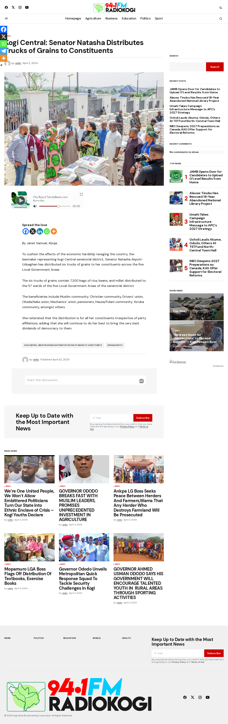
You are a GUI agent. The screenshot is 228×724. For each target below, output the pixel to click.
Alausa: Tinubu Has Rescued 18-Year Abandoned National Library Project (194, 99)
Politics (38, 638)
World (97, 638)
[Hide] (1, 65)
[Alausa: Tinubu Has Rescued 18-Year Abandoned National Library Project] (176, 197)
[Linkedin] (40, 231)
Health (126, 638)
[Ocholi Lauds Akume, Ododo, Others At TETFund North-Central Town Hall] (176, 244)
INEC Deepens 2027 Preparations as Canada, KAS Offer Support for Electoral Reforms (194, 129)
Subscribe (143, 417)
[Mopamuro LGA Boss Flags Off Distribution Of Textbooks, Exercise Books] (29, 547)
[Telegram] (3, 51)
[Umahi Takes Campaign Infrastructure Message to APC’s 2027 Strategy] (176, 219)
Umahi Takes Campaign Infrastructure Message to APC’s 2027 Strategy (192, 109)
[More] (54, 231)
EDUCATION (69, 638)
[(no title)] (197, 306)
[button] (221, 7)
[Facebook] (26, 231)
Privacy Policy (127, 426)
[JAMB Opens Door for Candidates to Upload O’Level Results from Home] (176, 176)
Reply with (141, 381)
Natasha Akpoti (115, 345)
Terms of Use (197, 662)
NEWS (8, 486)
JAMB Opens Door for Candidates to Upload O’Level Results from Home (195, 91)
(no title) (179, 311)
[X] (33, 231)
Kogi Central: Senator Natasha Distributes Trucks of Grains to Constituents (63, 345)
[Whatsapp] (47, 231)
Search (174, 56)
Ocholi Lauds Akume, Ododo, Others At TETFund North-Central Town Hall (195, 119)
